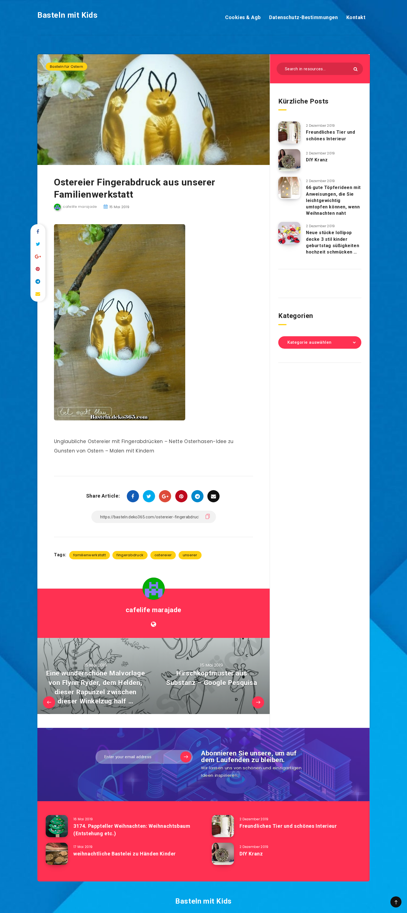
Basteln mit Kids (67, 15)
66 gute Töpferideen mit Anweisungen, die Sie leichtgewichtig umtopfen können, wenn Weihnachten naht (333, 200)
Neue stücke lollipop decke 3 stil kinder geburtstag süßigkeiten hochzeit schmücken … (332, 242)
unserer (190, 555)
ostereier (163, 555)
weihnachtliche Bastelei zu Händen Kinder (124, 854)
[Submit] (355, 69)
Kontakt (356, 17)
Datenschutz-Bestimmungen (303, 17)
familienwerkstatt (89, 555)
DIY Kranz (317, 159)
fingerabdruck (130, 555)
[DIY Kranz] (289, 160)
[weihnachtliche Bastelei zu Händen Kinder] (57, 854)
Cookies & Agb (243, 17)
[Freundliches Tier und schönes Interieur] (289, 132)
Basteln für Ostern (66, 66)
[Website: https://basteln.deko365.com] (153, 624)
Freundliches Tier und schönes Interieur (330, 135)
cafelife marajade (153, 610)
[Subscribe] (185, 756)
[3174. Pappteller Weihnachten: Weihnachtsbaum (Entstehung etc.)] (57, 826)
